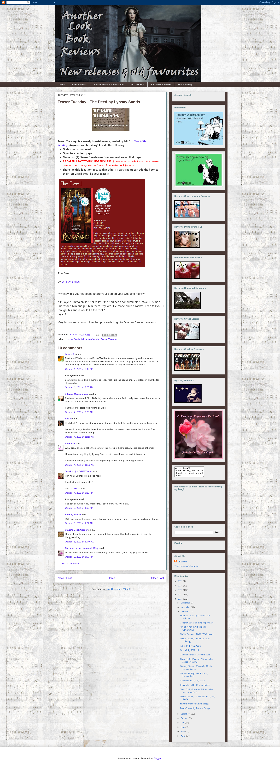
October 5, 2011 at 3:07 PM (79, 556)
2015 (180, 581)
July (183, 722)
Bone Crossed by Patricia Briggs (195, 708)
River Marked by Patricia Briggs (195, 684)
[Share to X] (109, 334)
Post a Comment (70, 563)
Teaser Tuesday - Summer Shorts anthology (195, 640)
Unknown (182, 561)
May (183, 731)
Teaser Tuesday (109, 339)
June (183, 726)
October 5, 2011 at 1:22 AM (79, 523)
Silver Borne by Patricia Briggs (194, 703)
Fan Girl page (137, 84)
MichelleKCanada (90, 339)
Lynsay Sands (71, 281)
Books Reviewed (79, 84)
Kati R (68, 418)
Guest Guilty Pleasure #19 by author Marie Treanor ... (196, 660)
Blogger (157, 758)
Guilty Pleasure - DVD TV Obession (197, 634)
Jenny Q (69, 354)
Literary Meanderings (76, 394)
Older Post (157, 578)
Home (61, 84)
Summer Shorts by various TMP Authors (195, 617)
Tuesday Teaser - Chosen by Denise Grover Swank (196, 667)
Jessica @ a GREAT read (78, 471)
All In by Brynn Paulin (190, 645)
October (185, 611)
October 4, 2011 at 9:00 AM (79, 387)
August (184, 718)
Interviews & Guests (161, 84)
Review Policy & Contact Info (108, 84)
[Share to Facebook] (112, 334)
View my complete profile (186, 565)
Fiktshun (70, 443)
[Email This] (103, 334)
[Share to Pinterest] (115, 334)
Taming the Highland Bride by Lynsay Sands (194, 675)
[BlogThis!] (106, 334)
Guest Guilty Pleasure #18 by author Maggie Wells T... (196, 691)
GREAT (77, 488)
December (186, 602)
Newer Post (65, 578)
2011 (180, 598)
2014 (180, 585)
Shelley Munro (73, 514)
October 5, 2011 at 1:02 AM (79, 508)
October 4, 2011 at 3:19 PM (79, 492)
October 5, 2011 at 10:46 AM (79, 541)
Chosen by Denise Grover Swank (195, 654)
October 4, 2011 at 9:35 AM (79, 412)
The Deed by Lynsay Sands (192, 680)
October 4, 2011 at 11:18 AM (79, 436)
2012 (180, 594)
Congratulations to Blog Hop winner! (197, 622)
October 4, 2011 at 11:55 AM (79, 465)
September (186, 713)
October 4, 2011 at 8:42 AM (79, 369)
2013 (180, 589)
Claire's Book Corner (76, 530)
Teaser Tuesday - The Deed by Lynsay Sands (197, 698)
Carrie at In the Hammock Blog (82, 548)
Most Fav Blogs (185, 84)
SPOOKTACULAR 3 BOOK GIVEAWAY (193, 628)
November (186, 607)
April (183, 735)
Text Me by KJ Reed (189, 650)
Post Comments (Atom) (118, 589)
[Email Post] (97, 334)
